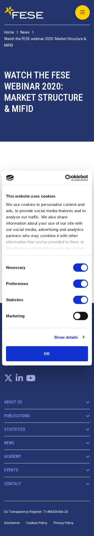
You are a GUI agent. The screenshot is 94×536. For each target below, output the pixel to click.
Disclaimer (12, 523)
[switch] (80, 284)
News (25, 32)
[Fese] (23, 12)
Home (9, 32)
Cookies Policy (36, 523)
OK (47, 353)
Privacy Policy (63, 523)
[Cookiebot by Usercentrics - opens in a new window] (66, 177)
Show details (66, 337)
